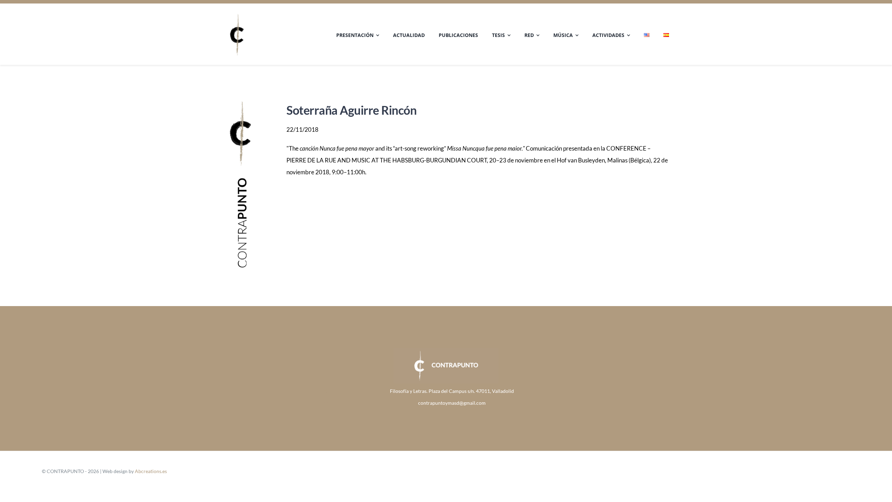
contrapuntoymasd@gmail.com (452, 403)
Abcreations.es (151, 471)
